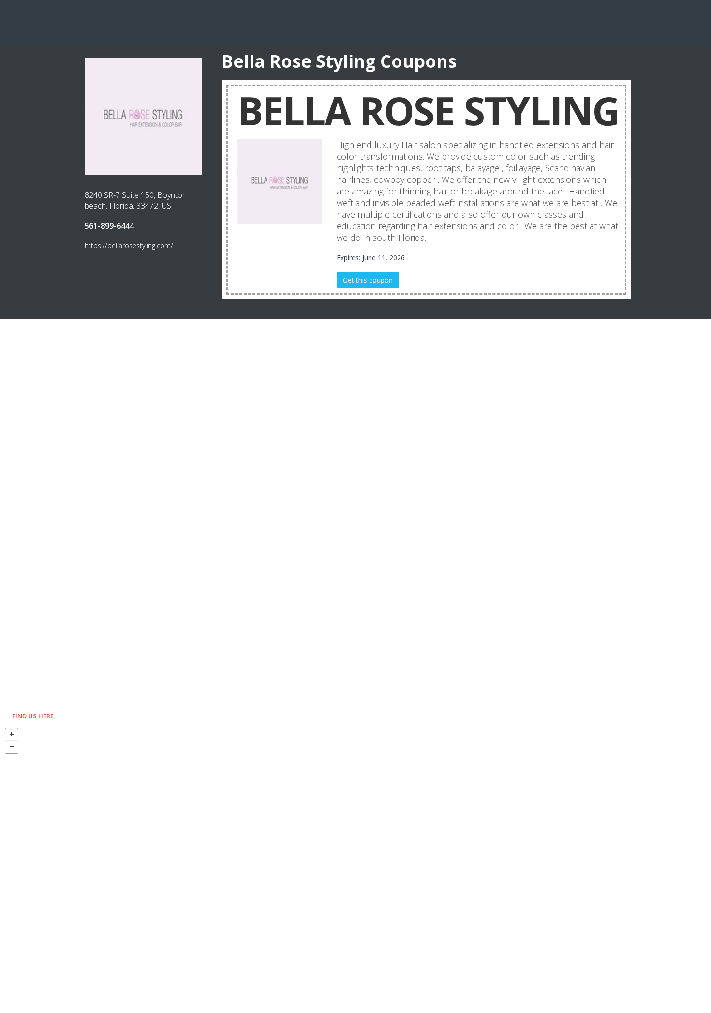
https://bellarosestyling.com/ (129, 245)
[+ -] (355, 868)
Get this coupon (368, 279)
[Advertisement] (355, 22)
